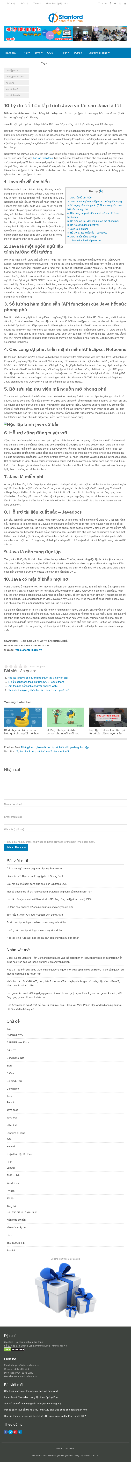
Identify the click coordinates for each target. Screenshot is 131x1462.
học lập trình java (15, 76)
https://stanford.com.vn (28, 650)
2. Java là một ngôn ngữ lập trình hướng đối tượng (94, 201)
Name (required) (13, 804)
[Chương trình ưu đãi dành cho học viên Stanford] (65, 1318)
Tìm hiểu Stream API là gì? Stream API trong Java (35, 914)
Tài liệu (10, 1198)
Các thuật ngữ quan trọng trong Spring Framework (34, 868)
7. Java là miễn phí (77, 228)
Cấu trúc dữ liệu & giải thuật (22, 1212)
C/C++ (51, 52)
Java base (12, 1109)
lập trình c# (12, 88)
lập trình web (13, 95)
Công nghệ (13, 1088)
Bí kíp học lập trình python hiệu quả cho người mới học (37, 922)
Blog (9, 1065)
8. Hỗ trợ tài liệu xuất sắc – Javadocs (87, 232)
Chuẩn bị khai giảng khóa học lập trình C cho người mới (38, 690)
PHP (64, 52)
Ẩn (101, 191)
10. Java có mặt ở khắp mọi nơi (84, 240)
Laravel (11, 1167)
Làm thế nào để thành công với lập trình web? (33, 686)
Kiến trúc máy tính (17, 1227)
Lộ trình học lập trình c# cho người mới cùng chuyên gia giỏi (40, 907)
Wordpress (13, 1183)
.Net (25, 52)
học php (10, 82)
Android (11, 1102)
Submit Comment (16, 847)
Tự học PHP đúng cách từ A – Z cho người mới (43, 751)
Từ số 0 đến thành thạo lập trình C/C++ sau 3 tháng (36, 681)
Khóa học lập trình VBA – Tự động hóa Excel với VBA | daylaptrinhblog (46, 981)
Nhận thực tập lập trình (57, 3)
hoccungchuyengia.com (61, 1455)
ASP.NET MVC (15, 1034)
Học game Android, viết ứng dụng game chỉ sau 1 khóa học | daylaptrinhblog (49, 993)
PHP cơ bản (13, 1175)
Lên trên (95, 1455)
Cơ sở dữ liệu (12, 63)
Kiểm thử (12, 1125)
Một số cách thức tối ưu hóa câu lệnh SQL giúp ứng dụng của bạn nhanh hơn (49, 891)
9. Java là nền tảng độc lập (82, 236)
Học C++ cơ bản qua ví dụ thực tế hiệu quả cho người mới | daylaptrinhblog (48, 969)
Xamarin (11, 1146)
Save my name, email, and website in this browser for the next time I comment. (51, 841)
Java (37, 52)
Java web (12, 1117)
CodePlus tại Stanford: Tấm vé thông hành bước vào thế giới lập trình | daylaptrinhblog (54, 957)
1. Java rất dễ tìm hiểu (79, 197)
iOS (9, 1138)
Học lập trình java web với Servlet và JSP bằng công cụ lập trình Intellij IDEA (49, 899)
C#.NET (11, 1050)
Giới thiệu (11, 3)
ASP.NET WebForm (18, 1042)
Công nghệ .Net (15, 1057)
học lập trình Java (43, 158)
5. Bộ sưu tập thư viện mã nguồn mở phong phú (93, 221)
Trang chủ (10, 52)
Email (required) (13, 816)
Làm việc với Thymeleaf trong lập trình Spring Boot (35, 876)
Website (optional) (14, 829)
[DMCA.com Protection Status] (14, 1350)
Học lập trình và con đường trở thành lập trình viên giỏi (38, 677)
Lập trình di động (98, 52)
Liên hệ (24, 3)
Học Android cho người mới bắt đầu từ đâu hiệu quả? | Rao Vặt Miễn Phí (47, 1005)
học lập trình (12, 70)
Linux (10, 1235)
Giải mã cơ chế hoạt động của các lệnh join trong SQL (37, 883)
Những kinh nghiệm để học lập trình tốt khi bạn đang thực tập (55, 747)
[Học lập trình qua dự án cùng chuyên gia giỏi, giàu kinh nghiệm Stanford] (65, 40)
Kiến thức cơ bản (16, 1219)
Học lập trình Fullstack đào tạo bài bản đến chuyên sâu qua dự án (43, 937)
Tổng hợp (32, 63)
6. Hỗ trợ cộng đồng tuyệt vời (83, 225)
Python (78, 52)
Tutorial (37, 3)
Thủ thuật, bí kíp (16, 1242)
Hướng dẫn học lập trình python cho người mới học (35, 930)
